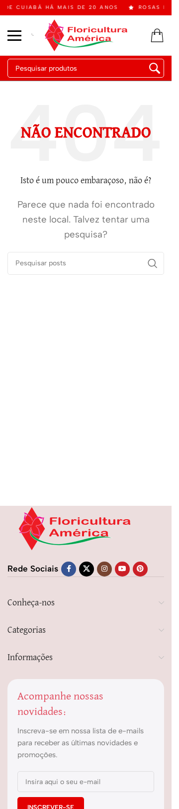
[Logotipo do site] (86, 34)
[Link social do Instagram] (104, 569)
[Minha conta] (157, 35)
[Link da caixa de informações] (32, 35)
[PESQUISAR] (154, 68)
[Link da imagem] (74, 528)
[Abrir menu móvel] (14, 35)
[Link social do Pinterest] (140, 569)
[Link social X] (86, 569)
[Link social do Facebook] (68, 569)
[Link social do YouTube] (122, 569)
